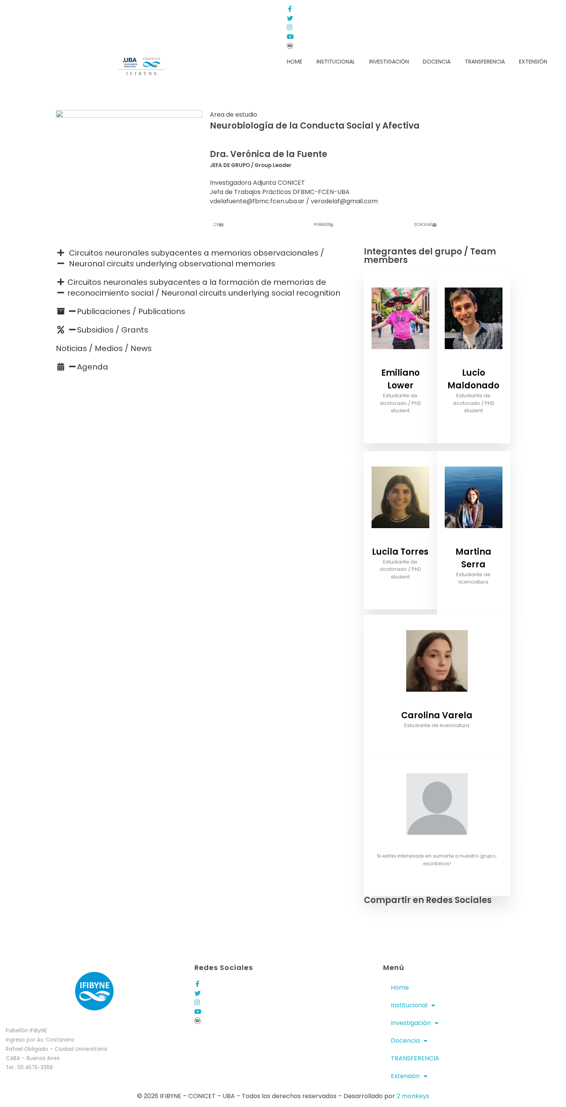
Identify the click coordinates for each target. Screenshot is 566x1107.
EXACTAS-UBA (86, 8)
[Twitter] (354, 17)
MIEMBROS (48, 8)
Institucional (409, 1005)
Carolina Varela (436, 715)
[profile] (400, 361)
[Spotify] (354, 45)
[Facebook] (354, 8)
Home (400, 987)
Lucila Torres (400, 552)
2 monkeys (413, 1096)
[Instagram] (354, 27)
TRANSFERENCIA (415, 1058)
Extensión (405, 1076)
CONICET (123, 8)
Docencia (405, 1040)
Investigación (411, 1022)
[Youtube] (354, 36)
